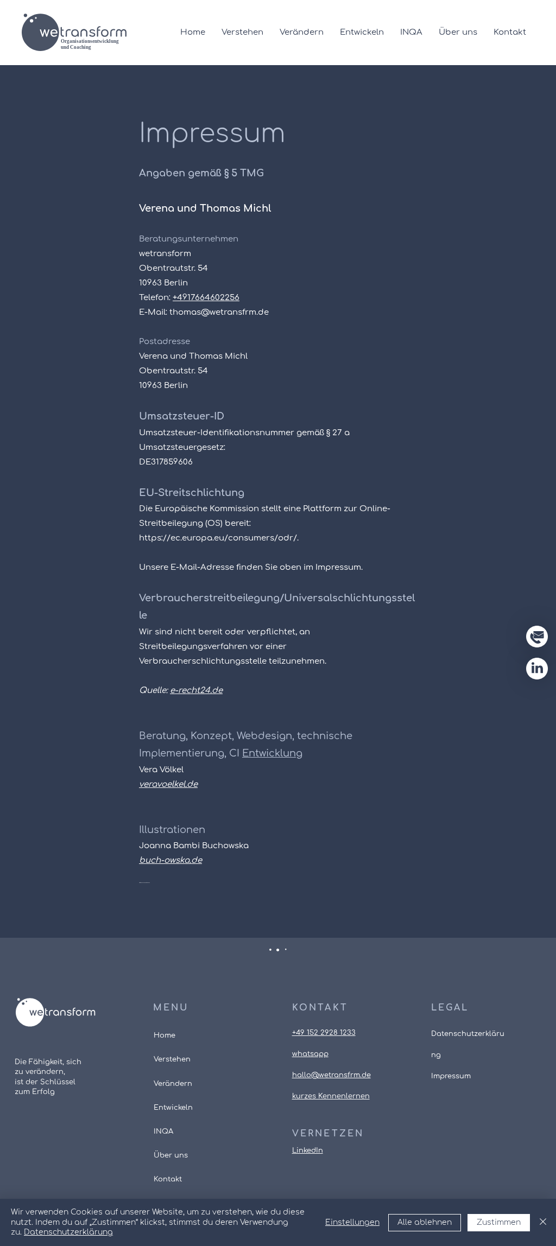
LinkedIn (307, 1150)
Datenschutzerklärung (68, 1232)
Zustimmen (499, 1222)
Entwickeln (173, 1107)
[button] (537, 636)
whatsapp (310, 1054)
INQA (163, 1131)
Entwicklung (272, 753)
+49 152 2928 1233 (324, 1033)
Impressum (451, 1076)
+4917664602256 (206, 297)
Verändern (173, 1084)
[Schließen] (542, 1222)
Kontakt (168, 1179)
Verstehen (172, 1059)
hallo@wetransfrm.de (331, 1075)
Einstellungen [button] (352, 1222)
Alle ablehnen (424, 1222)
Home (164, 1035)
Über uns (171, 1155)
